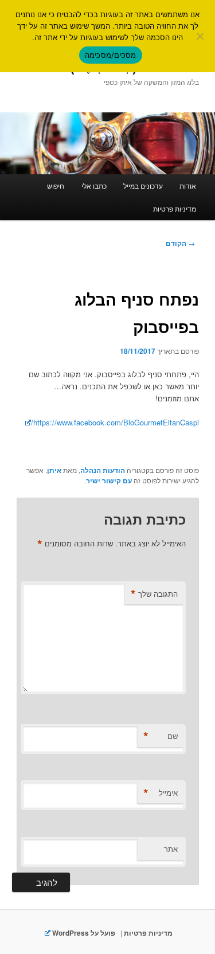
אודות (187, 185)
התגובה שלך (154, 594)
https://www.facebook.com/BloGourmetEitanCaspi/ (115, 422)
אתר (171, 848)
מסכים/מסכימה (110, 55)
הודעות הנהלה (102, 470)
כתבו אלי (94, 185)
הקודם (180, 243)
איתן (54, 470)
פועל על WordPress (82, 933)
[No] (200, 36)
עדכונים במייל (143, 185)
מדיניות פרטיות (174, 208)
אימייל (160, 793)
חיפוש (55, 185)
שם (160, 736)
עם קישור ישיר (109, 480)
